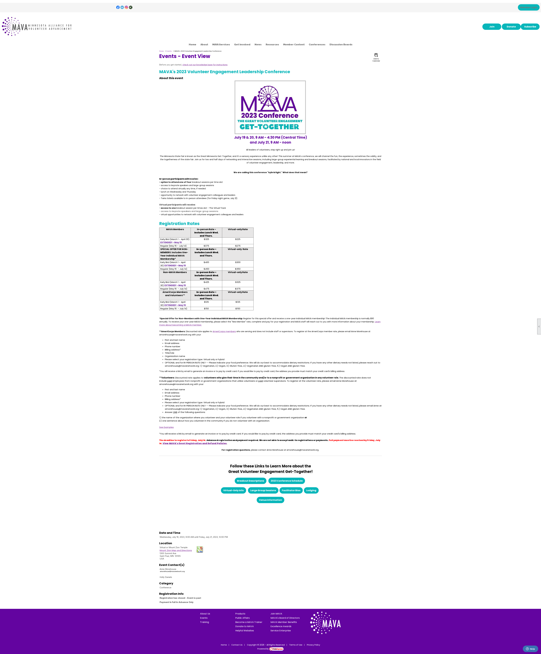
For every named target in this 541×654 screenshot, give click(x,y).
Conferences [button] (317, 44)
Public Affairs (242, 618)
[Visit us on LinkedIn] (122, 7)
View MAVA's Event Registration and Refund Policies (195, 443)
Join (492, 26)
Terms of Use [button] (295, 644)
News (258, 44)
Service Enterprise (280, 630)
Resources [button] (272, 44)
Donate (511, 26)
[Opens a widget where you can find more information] (530, 649)
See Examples (166, 427)
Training (204, 622)
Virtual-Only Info (233, 490)
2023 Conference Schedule (287, 480)
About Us (205, 613)
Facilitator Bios (291, 490)
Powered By (263, 648)
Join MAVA (276, 613)
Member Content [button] (294, 44)
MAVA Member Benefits (283, 622)
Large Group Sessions (263, 490)
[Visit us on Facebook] (118, 7)
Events (169, 51)
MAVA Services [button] (221, 44)
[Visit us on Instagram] (126, 7)
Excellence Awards (280, 626)
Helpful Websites (244, 630)
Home (192, 44)
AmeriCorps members (224, 331)
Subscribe (530, 26)
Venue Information (270, 500)
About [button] (204, 44)
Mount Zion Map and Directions (176, 550)
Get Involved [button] (242, 44)
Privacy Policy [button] (313, 644)
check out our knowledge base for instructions (205, 64)
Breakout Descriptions (250, 480)
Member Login (528, 7)
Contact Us (236, 644)
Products (240, 613)
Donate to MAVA (244, 626)
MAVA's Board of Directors (285, 618)
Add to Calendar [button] (376, 57)
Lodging (311, 490)
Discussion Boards (341, 44)
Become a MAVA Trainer (248, 622)
